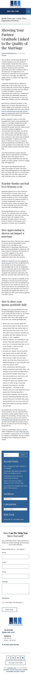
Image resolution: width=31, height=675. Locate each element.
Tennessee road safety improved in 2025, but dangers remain (15, 472)
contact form (15, 433)
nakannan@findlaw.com (9, 53)
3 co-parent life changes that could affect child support (15, 487)
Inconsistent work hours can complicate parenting (13, 477)
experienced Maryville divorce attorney (14, 420)
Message (5, 581)
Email (4, 562)
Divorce (4, 55)
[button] (28, 11)
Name (4, 552)
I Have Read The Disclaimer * (14, 602)
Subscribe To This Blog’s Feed (14, 519)
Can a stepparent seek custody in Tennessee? (15, 467)
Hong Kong (14, 247)
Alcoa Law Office (11, 644)
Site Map (12, 669)
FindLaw (23, 671)
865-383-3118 (13, 11)
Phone (4, 572)
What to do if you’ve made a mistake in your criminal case (13, 482)
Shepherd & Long (11, 667)
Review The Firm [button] (15, 663)
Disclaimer (5, 598)
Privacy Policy (18, 669)
